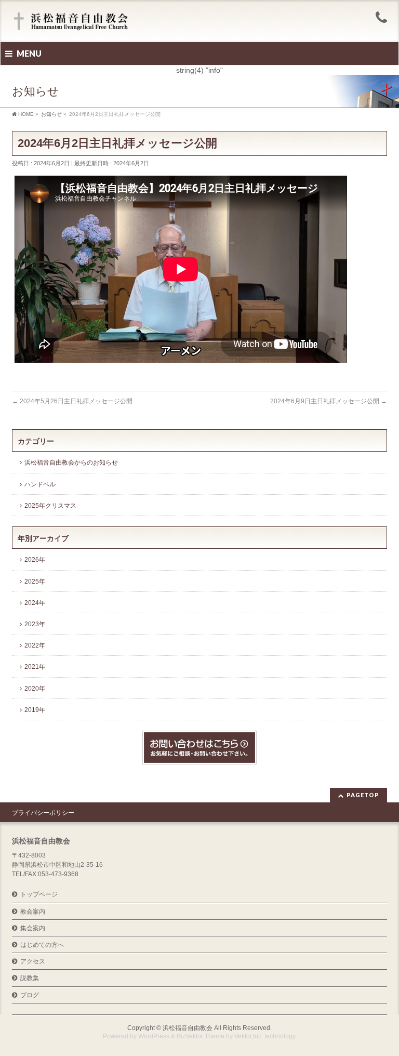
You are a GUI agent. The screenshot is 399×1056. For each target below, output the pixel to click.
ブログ (29, 995)
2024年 (34, 602)
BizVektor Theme (200, 1036)
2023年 (34, 624)
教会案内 (32, 911)
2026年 (34, 559)
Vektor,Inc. (248, 1036)
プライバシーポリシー (43, 812)
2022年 (34, 645)
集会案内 (32, 928)
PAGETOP (363, 794)
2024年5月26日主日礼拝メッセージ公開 (72, 401)
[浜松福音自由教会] (72, 22)
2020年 (34, 688)
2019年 (34, 710)
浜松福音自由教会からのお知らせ (71, 462)
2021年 (34, 666)
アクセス (32, 961)
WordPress (153, 1036)
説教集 (29, 978)
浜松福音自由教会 (187, 1028)
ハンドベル (40, 484)
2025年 (34, 581)
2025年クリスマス (50, 505)
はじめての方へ (42, 944)
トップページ (39, 894)
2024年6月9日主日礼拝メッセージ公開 (328, 401)
